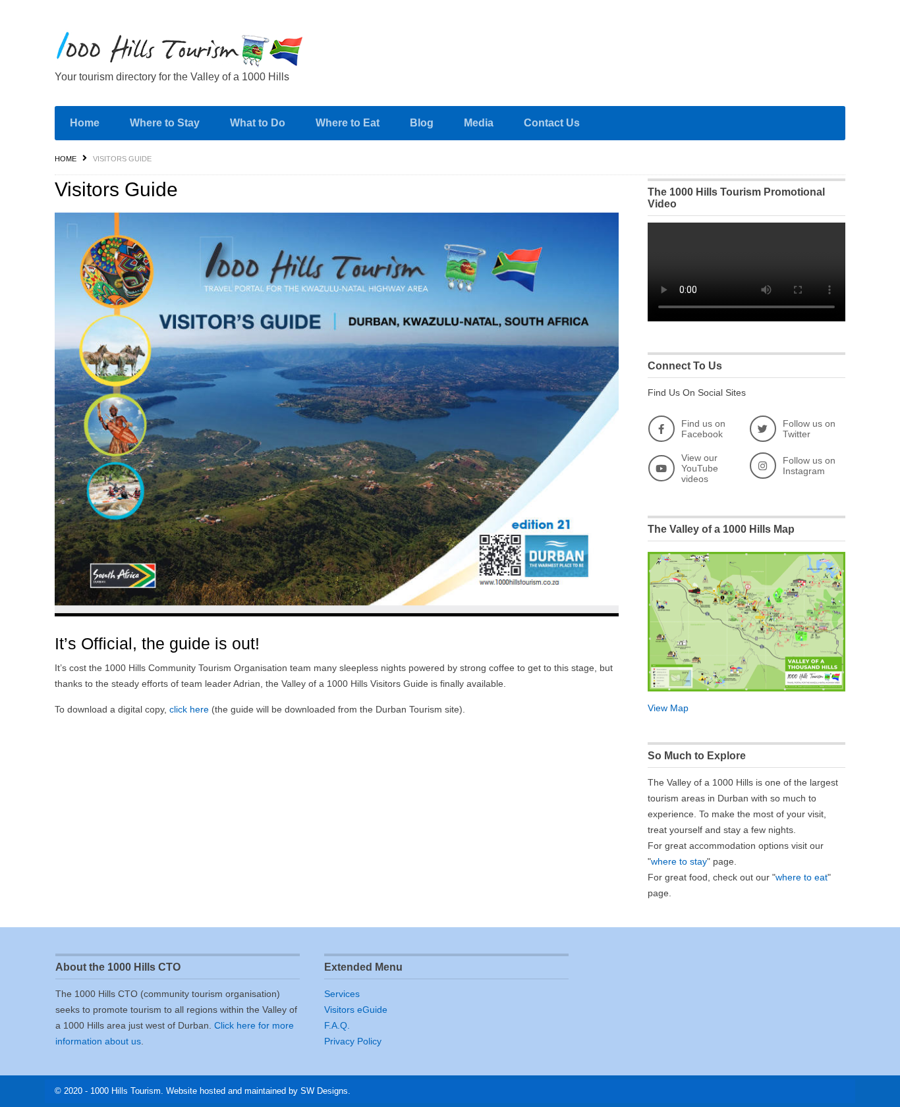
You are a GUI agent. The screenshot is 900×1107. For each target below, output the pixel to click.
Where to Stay (165, 122)
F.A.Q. (337, 1025)
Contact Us (552, 122)
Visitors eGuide (355, 1009)
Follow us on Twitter (809, 428)
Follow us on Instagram (809, 465)
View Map (668, 708)
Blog (422, 122)
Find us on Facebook (703, 428)
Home (84, 122)
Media (478, 122)
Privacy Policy (352, 1041)
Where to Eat (348, 122)
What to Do (257, 122)
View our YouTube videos (699, 468)
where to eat (801, 877)
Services (342, 993)
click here (189, 709)
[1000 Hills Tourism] (180, 49)
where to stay (679, 861)
